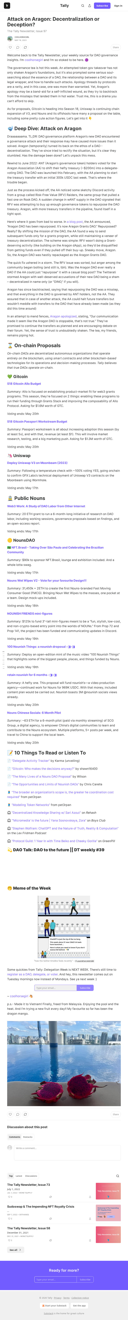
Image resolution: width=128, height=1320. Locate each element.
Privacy (57, 1297)
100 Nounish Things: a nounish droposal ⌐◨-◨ (41, 646)
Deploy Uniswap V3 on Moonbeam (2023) (37, 463)
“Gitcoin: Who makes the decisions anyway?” (43, 769)
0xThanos (24, 1215)
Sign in (118, 5)
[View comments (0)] (18, 47)
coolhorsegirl (22, 37)
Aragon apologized (63, 316)
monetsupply (25, 1193)
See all (13, 1249)
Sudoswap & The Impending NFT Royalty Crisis (40, 1206)
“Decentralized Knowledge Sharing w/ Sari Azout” (46, 812)
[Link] (2, 128)
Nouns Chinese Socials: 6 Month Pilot (34, 713)
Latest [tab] (19, 1176)
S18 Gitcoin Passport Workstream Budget (37, 421)
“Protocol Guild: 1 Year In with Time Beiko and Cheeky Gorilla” (54, 841)
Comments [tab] (14, 1137)
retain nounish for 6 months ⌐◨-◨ (32, 675)
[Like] (10, 47)
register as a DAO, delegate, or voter (32, 974)
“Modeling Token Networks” (31, 805)
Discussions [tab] (31, 1176)
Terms (66, 1297)
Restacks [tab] (27, 1137)
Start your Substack (55, 1305)
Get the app (79, 1305)
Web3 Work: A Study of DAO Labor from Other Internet (46, 506)
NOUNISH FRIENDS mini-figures (29, 613)
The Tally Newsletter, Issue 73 (28, 1185)
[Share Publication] (89, 5)
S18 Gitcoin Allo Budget (24, 383)
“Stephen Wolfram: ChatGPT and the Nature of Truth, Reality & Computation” (65, 828)
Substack (48, 1313)
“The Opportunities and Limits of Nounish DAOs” (45, 784)
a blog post (75, 222)
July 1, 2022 (13, 1189)
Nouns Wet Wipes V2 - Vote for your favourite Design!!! (46, 580)
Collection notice (80, 1297)
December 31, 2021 (18, 1232)
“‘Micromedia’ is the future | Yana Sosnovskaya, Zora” (49, 820)
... (8, 1210)
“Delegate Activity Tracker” (31, 761)
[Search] (83, 5)
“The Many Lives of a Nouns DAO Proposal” (42, 776)
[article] (64, 1191)
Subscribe (102, 5)
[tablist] (20, 1137)
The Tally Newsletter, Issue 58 (28, 1228)
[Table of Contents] (3, 660)
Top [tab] (11, 1176)
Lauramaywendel (85, 960)
